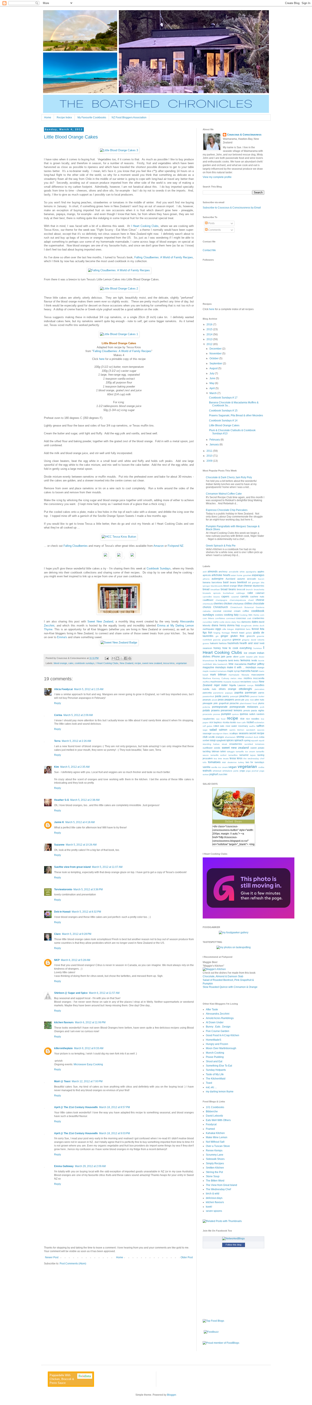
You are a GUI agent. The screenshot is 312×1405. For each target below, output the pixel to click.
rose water (231, 726)
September (216, 363)
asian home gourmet (241, 575)
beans (233, 582)
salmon (223, 729)
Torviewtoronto (63, 889)
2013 (210, 339)
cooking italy (231, 614)
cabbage (240, 593)
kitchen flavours (64, 1022)
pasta (218, 696)
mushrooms (216, 681)
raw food (220, 719)
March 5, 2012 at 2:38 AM (85, 799)
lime (231, 664)
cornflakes (220, 618)
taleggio (231, 751)
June (212, 378)
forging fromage (222, 633)
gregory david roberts (253, 640)
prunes (216, 714)
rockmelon (259, 722)
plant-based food (248, 703)
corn (262, 615)
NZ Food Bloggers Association (129, 117)
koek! (209, 1206)
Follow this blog (233, 1244)
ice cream (250, 652)
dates (255, 621)
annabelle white (237, 571)
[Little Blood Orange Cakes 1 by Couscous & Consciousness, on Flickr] (119, 334)
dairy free (236, 622)
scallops (233, 733)
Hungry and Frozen (217, 1044)
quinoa (244, 714)
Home (47, 117)
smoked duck (251, 737)
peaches (244, 696)
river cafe (241, 722)
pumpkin (226, 714)
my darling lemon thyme (219, 1091)
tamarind (243, 755)
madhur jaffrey (255, 664)
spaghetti (221, 740)
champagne (221, 600)
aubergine (217, 578)
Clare (57, 933)
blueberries (258, 585)
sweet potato (257, 748)
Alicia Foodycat (63, 689)
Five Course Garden (217, 1031)
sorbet (206, 740)
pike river (249, 700)
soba (261, 737)
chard (251, 600)
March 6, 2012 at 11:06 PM (90, 1022)
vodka (261, 767)
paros (261, 692)
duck (262, 625)
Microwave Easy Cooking (88, 1064)
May (212, 383)
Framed (210, 1128)
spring (247, 740)
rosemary (243, 726)
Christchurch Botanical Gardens (247, 607)
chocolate (258, 603)
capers (225, 596)
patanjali (234, 696)
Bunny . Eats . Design (218, 1026)
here (101, 359)
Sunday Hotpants (216, 1069)
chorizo (207, 607)
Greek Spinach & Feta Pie (221, 545)
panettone (218, 693)
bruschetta (259, 589)
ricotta (226, 722)
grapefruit (226, 640)
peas (221, 699)
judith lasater (246, 657)
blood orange (60, 663)
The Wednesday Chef (218, 1189)
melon (233, 678)
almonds (213, 571)
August (213, 368)
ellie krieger (228, 629)
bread (206, 589)
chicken (227, 603)
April (212, 388)
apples (260, 571)
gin (217, 636)
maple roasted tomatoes (214, 671)
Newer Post (51, 1257)
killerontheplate (63, 1048)
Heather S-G (61, 799)
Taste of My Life (215, 1074)
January (214, 444)
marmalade (234, 675)
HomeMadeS (213, 1039)
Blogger (171, 1394)
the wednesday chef (253, 758)
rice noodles (252, 718)
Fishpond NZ (175, 545)
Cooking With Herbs (249, 615)
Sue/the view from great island (72, 866)
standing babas (211, 744)
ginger (224, 636)
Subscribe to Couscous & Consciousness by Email (232, 207)
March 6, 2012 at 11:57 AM (104, 992)
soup (213, 740)
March (213, 393)
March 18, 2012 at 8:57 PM (114, 1107)
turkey (241, 762)
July (212, 373)
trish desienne (229, 762)
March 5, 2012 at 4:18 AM (80, 822)
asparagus (258, 575)
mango (260, 667)
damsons (246, 622)
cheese (260, 599)
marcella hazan (249, 671)
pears (214, 700)
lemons (245, 660)
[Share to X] (121, 658)
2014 (210, 334)
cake (70, 663)
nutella (206, 689)
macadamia (240, 664)
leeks (236, 660)
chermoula (208, 604)
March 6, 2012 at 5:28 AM (75, 960)
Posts (211, 223)
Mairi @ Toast (62, 1081)
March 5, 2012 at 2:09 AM (78, 715)
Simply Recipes (215, 1163)
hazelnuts (233, 643)
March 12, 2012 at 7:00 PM (87, 1081)
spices (230, 740)
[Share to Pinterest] (130, 658)
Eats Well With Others (218, 1120)
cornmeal (230, 618)
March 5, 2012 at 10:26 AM (81, 844)
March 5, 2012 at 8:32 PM (86, 911)
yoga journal (252, 771)
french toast (238, 632)
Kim (56, 766)
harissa (222, 643)
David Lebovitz (214, 1115)
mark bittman (218, 674)
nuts (214, 689)
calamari (260, 593)
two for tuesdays (255, 762)
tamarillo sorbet (219, 755)
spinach (238, 740)
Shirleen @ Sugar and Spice (71, 992)
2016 (210, 324)
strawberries (235, 744)
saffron (260, 725)
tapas (253, 755)
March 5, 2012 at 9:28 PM (76, 933)
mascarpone (257, 674)
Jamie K (59, 822)
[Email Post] (106, 658)
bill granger (254, 582)
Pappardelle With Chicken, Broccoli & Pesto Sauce (62, 1379)
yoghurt (213, 774)
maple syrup (233, 671)
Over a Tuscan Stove (218, 1146)
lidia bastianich (220, 664)
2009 (210, 460)
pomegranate (220, 706)
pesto (238, 699)
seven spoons (214, 1210)
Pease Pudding (215, 1056)
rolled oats (218, 726)
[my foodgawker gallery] (233, 932)
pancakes (259, 689)
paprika (239, 692)
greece (237, 639)
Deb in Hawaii (62, 911)
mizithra (248, 678)
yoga (242, 770)
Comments (214, 229)
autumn (241, 578)
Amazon (158, 545)
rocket (250, 722)
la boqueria (221, 660)
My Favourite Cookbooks (91, 117)
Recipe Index (64, 117)
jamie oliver (232, 656)
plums (261, 703)
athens (206, 579)
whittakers (227, 771)
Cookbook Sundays (159, 568)
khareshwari (208, 660)
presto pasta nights (253, 710)
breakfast (215, 589)
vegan (232, 767)
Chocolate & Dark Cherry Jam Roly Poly (229, 477)
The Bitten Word (215, 1180)
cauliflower (208, 600)
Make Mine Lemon (216, 1137)
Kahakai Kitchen (215, 1133)
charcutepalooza (238, 600)
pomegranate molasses (244, 706)
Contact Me (209, 250)
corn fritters (208, 618)
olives (222, 689)
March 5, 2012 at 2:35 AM (75, 766)
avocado (251, 578)
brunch (249, 589)
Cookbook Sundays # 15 (223, 410)
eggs (218, 629)
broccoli (241, 589)
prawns (215, 710)
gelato (249, 633)
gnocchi (251, 636)
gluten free (237, 636)
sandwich (250, 730)
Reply (57, 703)
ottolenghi (245, 689)
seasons (244, 733)
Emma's (62, 637)
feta (262, 629)
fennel (255, 629)
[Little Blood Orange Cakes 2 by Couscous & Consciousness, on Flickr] (119, 288)
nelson (255, 682)
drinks (256, 625)
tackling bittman (211, 751)
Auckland (230, 578)
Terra (57, 741)
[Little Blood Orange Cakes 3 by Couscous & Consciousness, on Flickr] (119, 150)
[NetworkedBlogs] (233, 1238)
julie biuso (259, 657)
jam (223, 656)
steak (224, 744)
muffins (206, 682)
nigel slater (221, 685)
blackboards (217, 586)
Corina (58, 715)
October (214, 358)
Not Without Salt (215, 1141)
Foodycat (211, 1124)
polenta (206, 707)
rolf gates (207, 726)
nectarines (245, 681)
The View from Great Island (221, 1185)
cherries (218, 603)
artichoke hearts (221, 575)
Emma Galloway (64, 1166)
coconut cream (231, 611)
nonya (250, 685)
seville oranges (216, 737)
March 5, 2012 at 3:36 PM (88, 889)
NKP (57, 960)
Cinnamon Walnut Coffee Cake (224, 493)
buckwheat (228, 593)
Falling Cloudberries (75, 545)
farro (248, 629)
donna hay (233, 625)
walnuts (207, 770)
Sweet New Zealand (100, 621)
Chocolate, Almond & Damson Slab (223, 976)
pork (262, 707)
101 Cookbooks (215, 1107)
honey (217, 648)
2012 (210, 344)
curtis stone (225, 622)
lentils (254, 660)
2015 (210, 329)
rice (242, 718)
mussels (227, 682)
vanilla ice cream (219, 767)
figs (205, 632)
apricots (207, 575)
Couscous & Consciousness (244, 134)
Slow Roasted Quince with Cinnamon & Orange (230, 987)
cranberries (258, 618)
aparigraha (251, 571)
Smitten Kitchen (215, 1167)
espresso (240, 629)
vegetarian (181, 663)
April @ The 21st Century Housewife (76, 1107)
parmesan (251, 692)
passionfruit (208, 696)
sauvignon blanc (220, 733)
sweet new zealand (152, 663)
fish (210, 632)
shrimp (240, 736)
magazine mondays (214, 667)
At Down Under (214, 1022)
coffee (246, 611)
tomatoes (214, 762)
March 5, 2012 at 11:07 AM (107, 866)
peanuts (207, 699)
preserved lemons (231, 710)
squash (254, 740)
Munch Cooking (215, 1052)
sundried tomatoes (254, 744)
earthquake (208, 629)
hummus (257, 648)
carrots (244, 596)
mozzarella (258, 678)
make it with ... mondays (241, 667)
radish (252, 714)
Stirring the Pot (214, 1172)
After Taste (212, 1009)
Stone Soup (212, 1176)
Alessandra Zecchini (217, 1013)
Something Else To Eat (219, 1065)
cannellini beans (211, 597)
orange (232, 689)
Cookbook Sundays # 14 (223, 420)
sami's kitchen (236, 730)
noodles (259, 685)
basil (226, 582)
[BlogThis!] (117, 658)
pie (242, 699)
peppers (229, 699)
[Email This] (113, 658)
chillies (248, 603)
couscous (241, 618)
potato (206, 710)
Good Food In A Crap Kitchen (222, 1035)
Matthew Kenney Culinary (216, 678)
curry (216, 622)
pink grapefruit (221, 703)
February (215, 439)
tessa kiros (169, 663)
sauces (260, 730)
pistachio (234, 703)
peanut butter (257, 696)
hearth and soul (249, 643)
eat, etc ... (211, 1087)
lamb (230, 660)
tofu (205, 762)
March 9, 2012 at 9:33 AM (88, 1048)
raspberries (209, 718)
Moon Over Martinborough (221, 1048)
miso (240, 678)
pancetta (207, 692)
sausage (207, 733)
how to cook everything (237, 648)
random (260, 714)
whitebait (217, 771)
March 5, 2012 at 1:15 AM (88, 689)
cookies (219, 615)
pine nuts (259, 699)
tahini (223, 751)
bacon (261, 579)
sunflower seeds (211, 748)
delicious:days (214, 1198)
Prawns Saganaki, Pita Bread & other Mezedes (236, 415)
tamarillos (233, 755)
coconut (217, 611)
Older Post (187, 1257)
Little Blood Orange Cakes (71, 137)
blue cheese (245, 585)
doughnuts (246, 625)
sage (205, 730)
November (215, 353)
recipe (138, 663)
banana (206, 582)
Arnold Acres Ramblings (220, 1018)
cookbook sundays (84, 663)
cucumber (207, 622)
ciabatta (207, 611)
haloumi (214, 643)
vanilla (206, 767)
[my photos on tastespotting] (233, 947)
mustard (236, 682)
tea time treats (221, 758)
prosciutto (207, 714)
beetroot (242, 582)
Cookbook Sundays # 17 (223, 397)
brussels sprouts (212, 593)
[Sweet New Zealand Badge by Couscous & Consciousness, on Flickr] (118, 642)
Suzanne (59, 844)
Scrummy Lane (214, 1154)
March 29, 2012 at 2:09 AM (90, 1166)
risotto (233, 722)
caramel (235, 597)
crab (249, 618)
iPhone (216, 656)
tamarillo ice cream (245, 751)
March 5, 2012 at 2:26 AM (76, 741)
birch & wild (212, 1193)
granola (217, 640)
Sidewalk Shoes (215, 1159)
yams (235, 771)
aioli (205, 571)
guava (206, 643)
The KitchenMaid (215, 1078)
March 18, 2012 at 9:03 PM (114, 1133)
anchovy (223, 571)
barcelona (217, 582)
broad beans (228, 589)
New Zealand (126, 663)
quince (235, 714)
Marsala (245, 675)
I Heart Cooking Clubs (145, 226)
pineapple (207, 703)
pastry (225, 696)
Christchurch (220, 607)
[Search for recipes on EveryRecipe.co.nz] (213, 1320)
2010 (210, 455)
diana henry (219, 625)
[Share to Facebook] (126, 658)
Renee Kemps (214, 1150)
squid (261, 740)
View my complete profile (217, 177)
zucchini (223, 774)
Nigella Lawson (237, 685)
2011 (210, 450)
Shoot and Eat (214, 1061)
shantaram (230, 737)
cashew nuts (257, 596)
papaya (229, 693)
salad (213, 729)
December (215, 348)
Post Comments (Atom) (73, 1263)
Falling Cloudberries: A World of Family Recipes (163, 257)
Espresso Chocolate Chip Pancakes (226, 510)
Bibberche (212, 1111)
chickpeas (238, 603)
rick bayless (215, 722)
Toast (209, 1082)
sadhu (252, 726)
